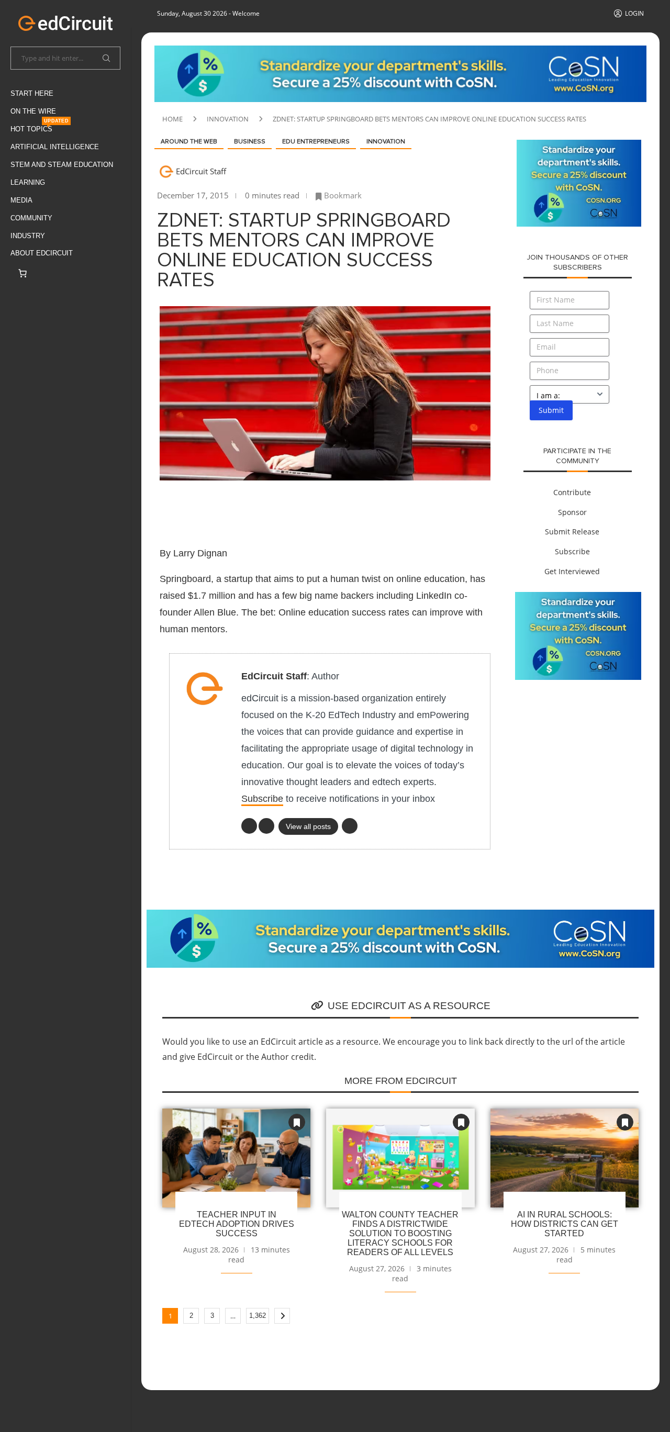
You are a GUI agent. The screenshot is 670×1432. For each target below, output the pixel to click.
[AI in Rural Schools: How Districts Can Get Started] (564, 1158)
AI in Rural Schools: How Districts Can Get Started (564, 1224)
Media (21, 200)
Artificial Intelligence (54, 147)
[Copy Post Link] (330, 506)
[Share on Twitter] (229, 506)
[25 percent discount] (579, 145)
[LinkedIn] (249, 826)
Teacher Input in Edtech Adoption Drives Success (236, 1224)
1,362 (257, 1315)
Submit (551, 410)
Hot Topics (39, 127)
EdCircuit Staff (201, 171)
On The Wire (33, 111)
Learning (27, 182)
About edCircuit (41, 253)
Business (249, 142)
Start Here (31, 93)
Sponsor (572, 512)
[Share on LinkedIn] (280, 506)
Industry (27, 236)
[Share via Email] (355, 506)
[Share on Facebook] (204, 506)
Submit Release (572, 531)
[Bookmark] (296, 1122)
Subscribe (262, 798)
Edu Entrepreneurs (316, 142)
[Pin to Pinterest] (254, 506)
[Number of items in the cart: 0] (22, 273)
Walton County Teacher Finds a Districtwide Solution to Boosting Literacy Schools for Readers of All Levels (400, 1233)
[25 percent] (400, 51)
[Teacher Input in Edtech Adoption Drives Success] (236, 1158)
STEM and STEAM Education (61, 165)
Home (172, 119)
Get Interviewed (572, 571)
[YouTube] (266, 826)
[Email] (350, 826)
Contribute (572, 492)
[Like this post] (178, 507)
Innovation (228, 119)
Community (31, 218)
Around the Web (189, 142)
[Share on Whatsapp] (305, 506)
